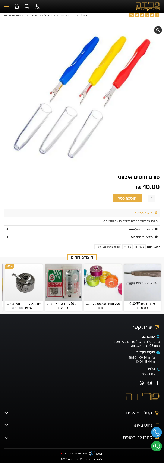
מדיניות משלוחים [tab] (141, 229)
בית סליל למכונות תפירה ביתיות (24, 303)
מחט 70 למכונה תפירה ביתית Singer (63, 303)
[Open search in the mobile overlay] (27, 6)
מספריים (139, 246)
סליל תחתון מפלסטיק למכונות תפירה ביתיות (103, 303)
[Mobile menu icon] (6, 6)
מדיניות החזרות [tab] (141, 237)
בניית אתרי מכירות (76, 453)
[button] (158, 30)
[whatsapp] (157, 447)
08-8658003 (146, 374)
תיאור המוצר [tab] (144, 213)
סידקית (127, 246)
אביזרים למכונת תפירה (108, 246)
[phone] (157, 434)
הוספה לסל (127, 198)
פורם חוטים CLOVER (142, 303)
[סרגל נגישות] (37, 6)
